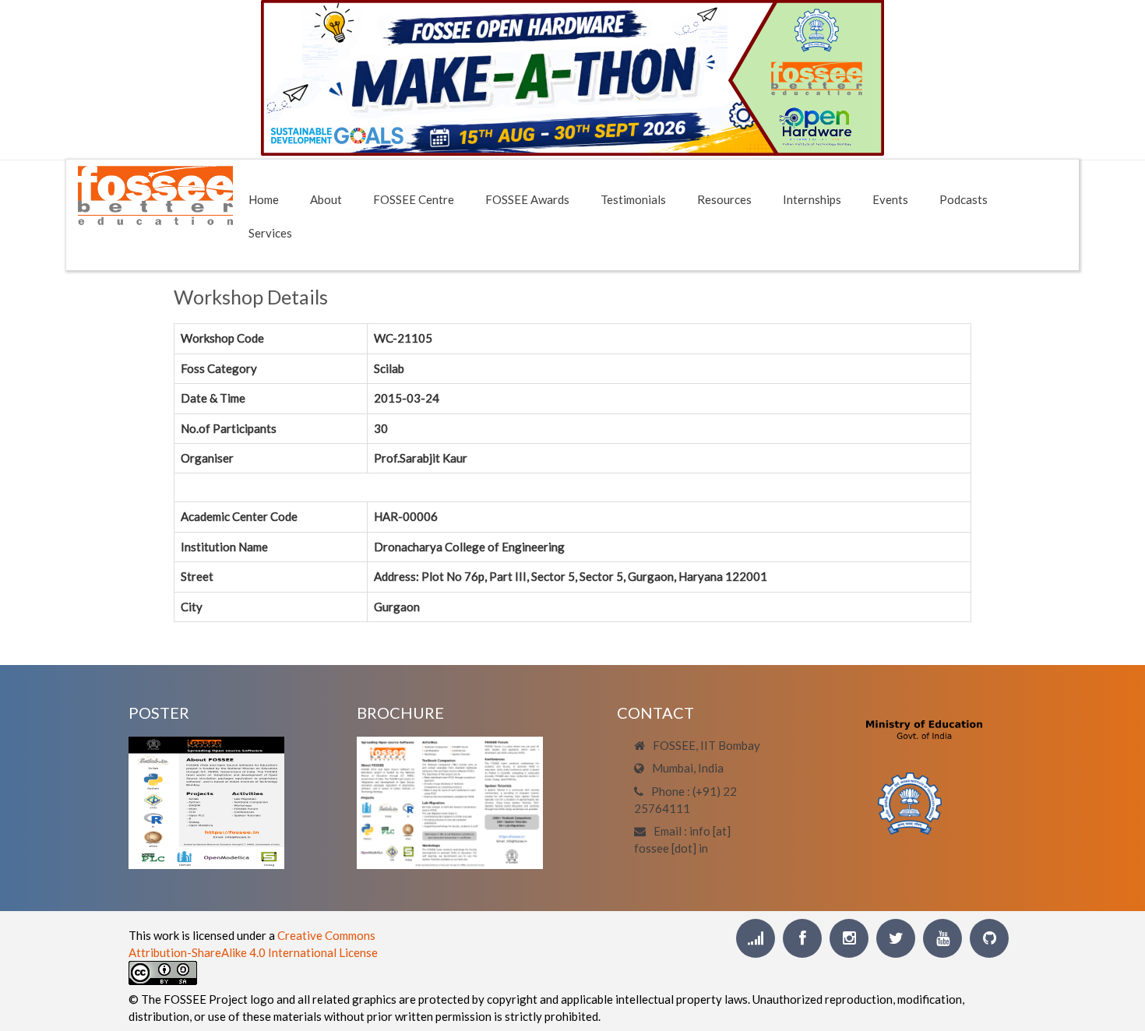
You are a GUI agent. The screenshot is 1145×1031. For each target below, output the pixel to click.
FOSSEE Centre (413, 199)
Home (263, 199)
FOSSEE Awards (527, 199)
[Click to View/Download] (206, 801)
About (326, 199)
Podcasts (963, 199)
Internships (812, 199)
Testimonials (633, 199)
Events (890, 199)
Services (270, 233)
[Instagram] (849, 938)
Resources (724, 199)
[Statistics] (755, 938)
